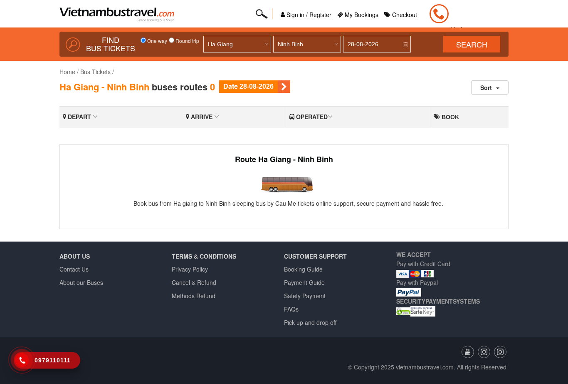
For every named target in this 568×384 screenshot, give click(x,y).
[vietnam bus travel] (484, 352)
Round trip (186, 40)
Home (67, 71)
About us (74, 256)
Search (471, 44)
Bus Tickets (95, 71)
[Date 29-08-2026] (284, 86)
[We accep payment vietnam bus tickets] (415, 273)
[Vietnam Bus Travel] (500, 352)
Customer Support (315, 256)
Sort (486, 87)
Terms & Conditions (204, 256)
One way (156, 40)
